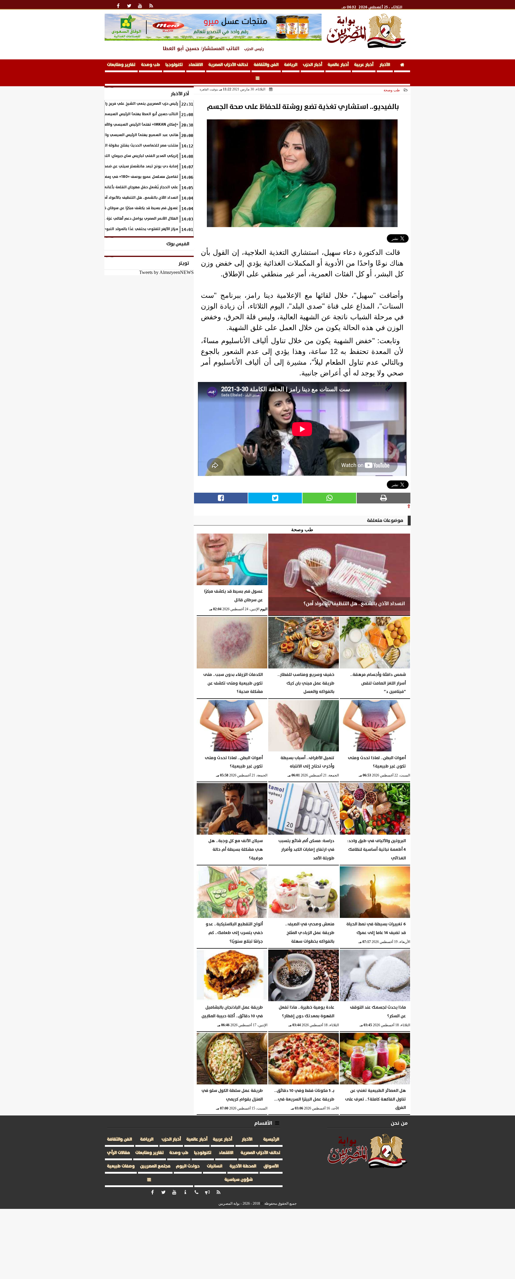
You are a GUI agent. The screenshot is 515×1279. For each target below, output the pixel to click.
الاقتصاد (195, 64)
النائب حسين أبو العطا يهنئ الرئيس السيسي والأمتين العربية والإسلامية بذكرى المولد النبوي (100, 114)
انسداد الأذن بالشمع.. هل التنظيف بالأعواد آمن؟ (139, 198)
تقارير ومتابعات (121, 64)
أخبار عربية (363, 64)
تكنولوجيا (174, 64)
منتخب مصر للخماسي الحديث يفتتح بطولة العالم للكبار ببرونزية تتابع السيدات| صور (109, 145)
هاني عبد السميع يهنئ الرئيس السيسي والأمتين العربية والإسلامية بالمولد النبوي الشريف (101, 135)
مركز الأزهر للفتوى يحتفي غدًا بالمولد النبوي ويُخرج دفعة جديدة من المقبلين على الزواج (104, 229)
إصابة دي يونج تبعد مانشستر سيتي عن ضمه (141, 166)
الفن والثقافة (266, 64)
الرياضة (290, 64)
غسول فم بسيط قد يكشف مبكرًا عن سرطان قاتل (138, 208)
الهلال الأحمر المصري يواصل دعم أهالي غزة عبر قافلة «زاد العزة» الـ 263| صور (114, 218)
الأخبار (384, 64)
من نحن (399, 1123)
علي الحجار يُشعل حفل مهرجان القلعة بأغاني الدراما (134, 187)
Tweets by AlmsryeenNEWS (166, 272)
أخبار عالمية (338, 64)
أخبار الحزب (312, 64)
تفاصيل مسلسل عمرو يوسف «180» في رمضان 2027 (134, 177)
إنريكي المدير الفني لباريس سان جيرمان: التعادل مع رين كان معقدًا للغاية (117, 156)
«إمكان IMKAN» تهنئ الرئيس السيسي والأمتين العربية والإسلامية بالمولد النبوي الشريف (103, 124)
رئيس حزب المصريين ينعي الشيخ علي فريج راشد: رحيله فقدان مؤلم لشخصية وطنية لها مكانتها (99, 104)
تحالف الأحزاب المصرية (228, 64)
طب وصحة (150, 64)
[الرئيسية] (402, 65)
